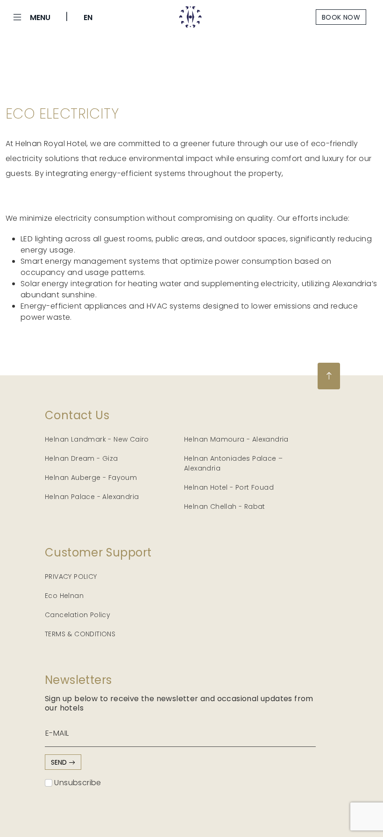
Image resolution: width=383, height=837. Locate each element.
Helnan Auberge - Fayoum (91, 477)
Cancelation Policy (77, 614)
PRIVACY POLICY (71, 576)
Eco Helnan (64, 595)
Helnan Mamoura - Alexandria (236, 439)
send (60, 762)
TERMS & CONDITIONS (80, 634)
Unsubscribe (76, 782)
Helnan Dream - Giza (81, 458)
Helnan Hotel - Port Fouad (229, 487)
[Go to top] (329, 376)
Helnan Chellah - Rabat (224, 506)
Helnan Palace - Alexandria (92, 496)
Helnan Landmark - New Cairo (97, 439)
